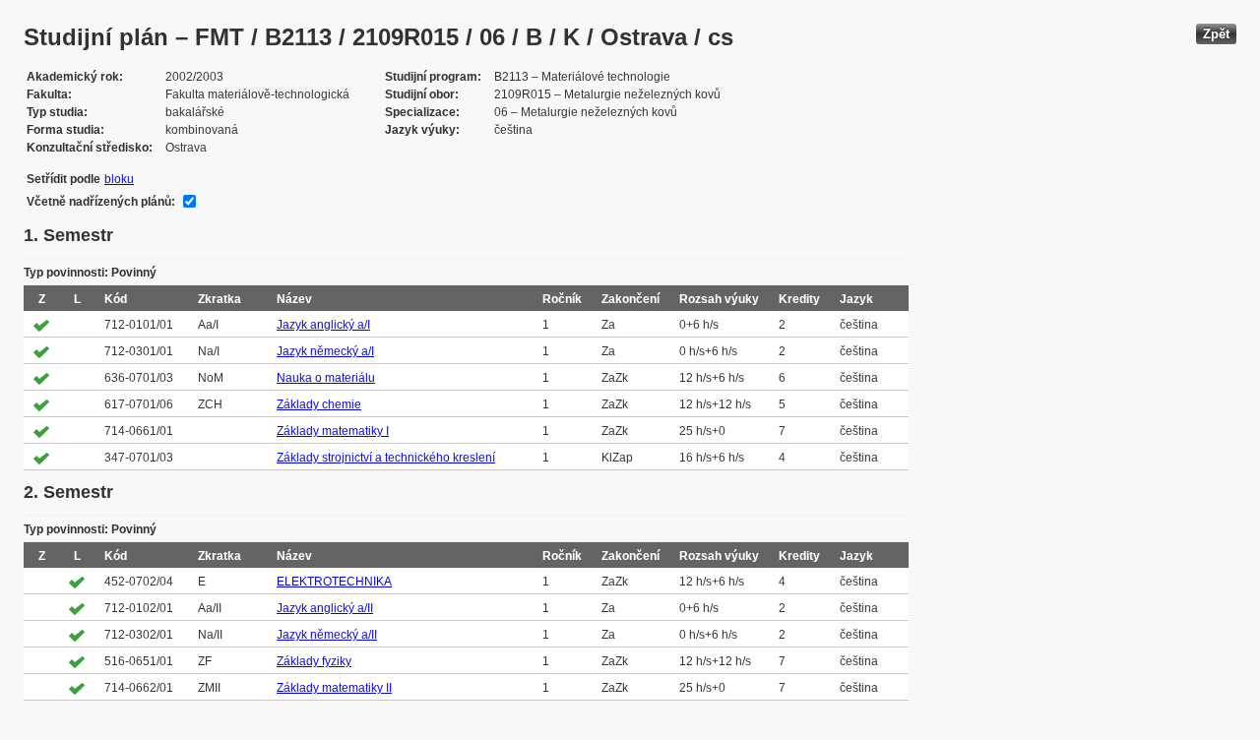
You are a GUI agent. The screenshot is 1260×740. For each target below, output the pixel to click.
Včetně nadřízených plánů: (101, 202)
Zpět (1216, 34)
